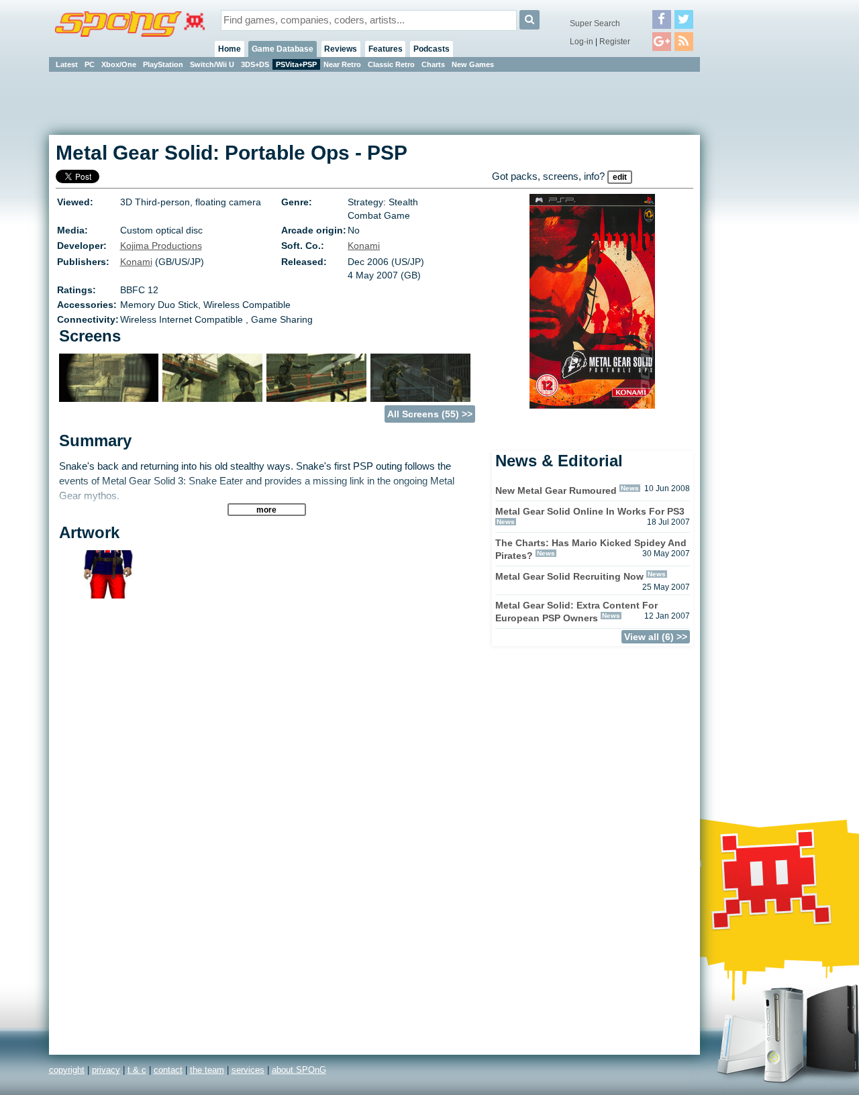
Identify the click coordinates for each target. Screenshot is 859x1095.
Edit (620, 177)
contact (168, 1070)
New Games (473, 64)
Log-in (581, 41)
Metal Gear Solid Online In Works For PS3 (590, 511)
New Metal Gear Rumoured (556, 490)
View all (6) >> (655, 636)
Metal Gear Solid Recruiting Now (569, 576)
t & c (137, 1070)
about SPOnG (299, 1070)
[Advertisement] (760, 275)
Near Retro (342, 64)
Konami (364, 245)
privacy (106, 1070)
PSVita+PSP (296, 64)
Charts (433, 64)
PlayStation (163, 64)
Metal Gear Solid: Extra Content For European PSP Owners (576, 611)
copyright (67, 1070)
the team (207, 1070)
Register (614, 41)
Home (229, 49)
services (248, 1070)
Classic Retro (391, 64)
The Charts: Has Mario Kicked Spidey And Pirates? (591, 549)
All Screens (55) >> (429, 414)
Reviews (340, 49)
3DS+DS (255, 64)
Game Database (282, 49)
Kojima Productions (161, 245)
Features (385, 49)
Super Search (595, 23)
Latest (67, 64)
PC (90, 64)
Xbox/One (118, 64)
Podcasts (431, 49)
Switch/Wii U (212, 64)
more (266, 509)
